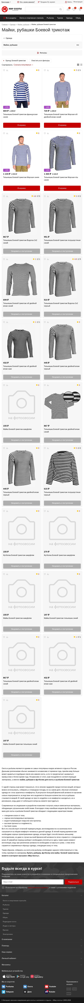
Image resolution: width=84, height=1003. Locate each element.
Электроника (8, 934)
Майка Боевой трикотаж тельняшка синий (61, 618)
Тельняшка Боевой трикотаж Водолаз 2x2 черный (61, 304)
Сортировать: (7, 65)
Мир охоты (12, 9)
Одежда (69, 18)
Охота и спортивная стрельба (31, 18)
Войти (69, 2)
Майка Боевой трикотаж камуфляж (17, 429)
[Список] (81, 65)
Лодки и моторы (9, 926)
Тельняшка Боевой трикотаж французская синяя (20, 115)
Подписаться (73, 882)
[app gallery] (37, 976)
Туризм (60, 18)
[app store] (9, 976)
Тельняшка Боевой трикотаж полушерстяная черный (62, 493)
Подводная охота (9, 921)
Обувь (78, 18)
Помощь (5, 946)
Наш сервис (7, 952)
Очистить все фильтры (40, 61)
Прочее (5, 930)
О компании (7, 939)
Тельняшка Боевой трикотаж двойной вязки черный (62, 367)
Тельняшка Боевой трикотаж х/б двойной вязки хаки (20, 367)
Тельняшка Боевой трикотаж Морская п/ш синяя (61, 178)
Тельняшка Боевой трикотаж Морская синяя (21, 177)
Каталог (5, 895)
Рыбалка (50, 18)
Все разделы (11, 18)
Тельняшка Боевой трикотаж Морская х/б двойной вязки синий (60, 115)
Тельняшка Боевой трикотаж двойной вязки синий (62, 430)
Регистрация (78, 2)
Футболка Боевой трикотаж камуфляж (18, 555)
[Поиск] (44, 9)
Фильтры (43, 53)
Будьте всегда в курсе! (22, 869)
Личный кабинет (9, 958)
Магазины (6, 965)
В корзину (22, 125)
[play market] (23, 976)
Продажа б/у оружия (47, 2)
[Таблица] (78, 65)
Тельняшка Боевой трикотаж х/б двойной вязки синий (20, 304)
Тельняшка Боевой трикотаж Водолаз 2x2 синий (20, 241)
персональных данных (38, 887)
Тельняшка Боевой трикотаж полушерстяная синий (62, 241)
